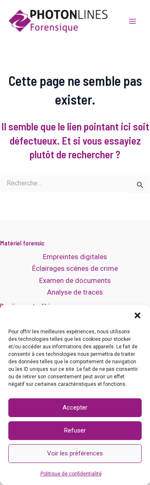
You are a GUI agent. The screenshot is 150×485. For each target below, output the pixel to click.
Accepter (75, 407)
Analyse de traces (75, 292)
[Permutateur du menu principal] (132, 21)
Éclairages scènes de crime (75, 268)
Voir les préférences (75, 453)
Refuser (75, 430)
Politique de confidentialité (71, 474)
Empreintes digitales (75, 256)
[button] (137, 315)
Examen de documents (75, 280)
